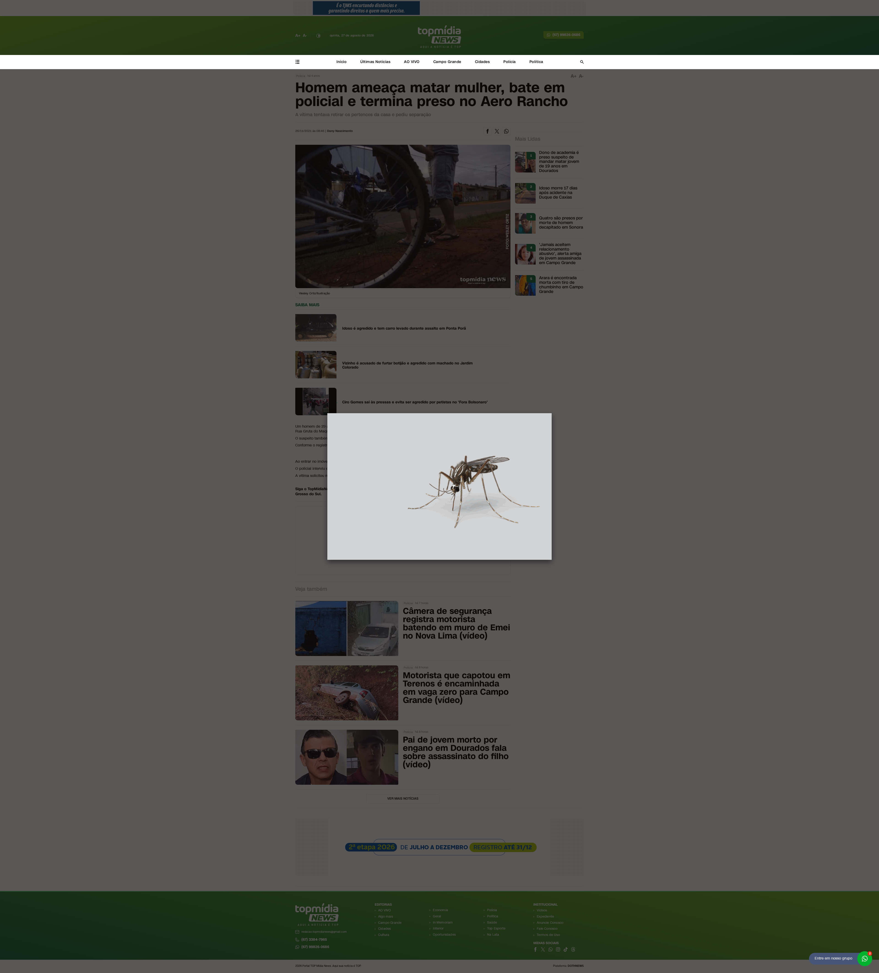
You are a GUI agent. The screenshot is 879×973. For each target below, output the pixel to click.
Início (341, 61)
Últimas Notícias (375, 61)
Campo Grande (447, 61)
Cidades (482, 61)
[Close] (552, 413)
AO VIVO (412, 61)
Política (536, 61)
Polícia (509, 61)
